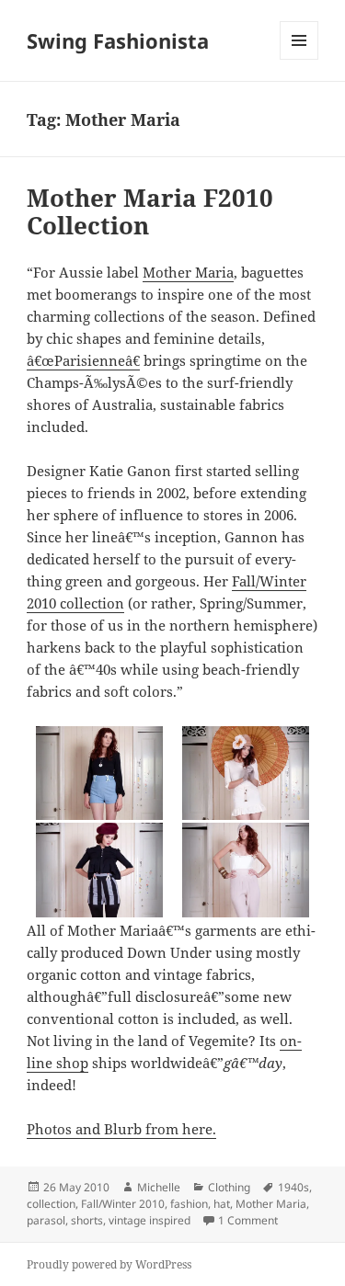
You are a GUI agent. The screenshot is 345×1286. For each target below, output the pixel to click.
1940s (293, 1187)
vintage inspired (149, 1220)
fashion (189, 1204)
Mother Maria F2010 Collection (150, 211)
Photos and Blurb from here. (121, 1129)
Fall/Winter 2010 (123, 1204)
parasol (46, 1220)
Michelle (158, 1187)
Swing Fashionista (118, 40)
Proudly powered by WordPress (109, 1264)
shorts (87, 1220)
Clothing (229, 1187)
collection (51, 1204)
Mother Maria (188, 272)
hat (221, 1204)
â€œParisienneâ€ (83, 360)
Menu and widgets (299, 59)
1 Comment (248, 1220)
